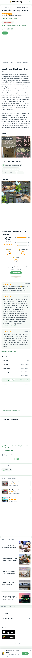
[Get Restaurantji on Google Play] (8, 637)
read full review (11, 326)
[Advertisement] (16, 47)
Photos (19, 63)
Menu (4, 33)
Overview (5, 63)
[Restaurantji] (16, 2)
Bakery (12, 7)
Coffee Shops (12, 19)
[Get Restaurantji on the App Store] (8, 632)
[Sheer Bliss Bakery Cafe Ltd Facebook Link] (14, 459)
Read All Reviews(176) (9, 351)
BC (2, 7)
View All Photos (7, 204)
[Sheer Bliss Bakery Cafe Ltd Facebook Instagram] (18, 459)
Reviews (25, 63)
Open (25, 653)
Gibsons (7, 7)
